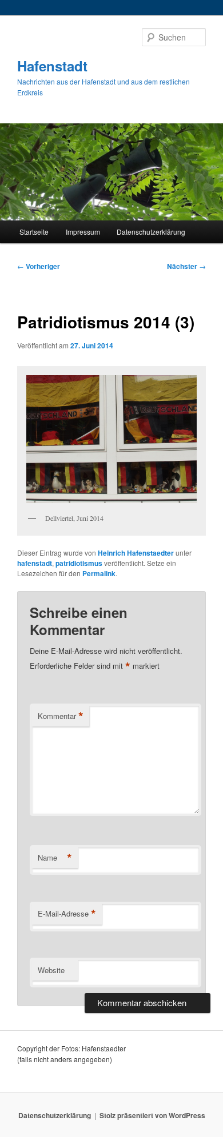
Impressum (83, 231)
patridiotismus (78, 563)
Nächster (186, 266)
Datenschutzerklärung (151, 231)
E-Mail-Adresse (67, 914)
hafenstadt (34, 563)
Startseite (34, 231)
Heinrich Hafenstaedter (136, 553)
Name (55, 858)
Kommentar (60, 716)
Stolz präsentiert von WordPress (152, 1115)
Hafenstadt (52, 65)
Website (51, 970)
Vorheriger (38, 266)
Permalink (99, 573)
